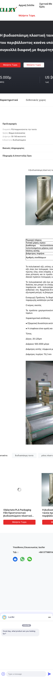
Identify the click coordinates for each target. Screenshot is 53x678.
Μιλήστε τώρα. (10, 65)
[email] (15, 559)
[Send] (49, 674)
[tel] (36, 559)
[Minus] (49, 617)
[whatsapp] (22, 559)
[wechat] (29, 559)
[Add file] (3, 674)
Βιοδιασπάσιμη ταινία (24, 455)
